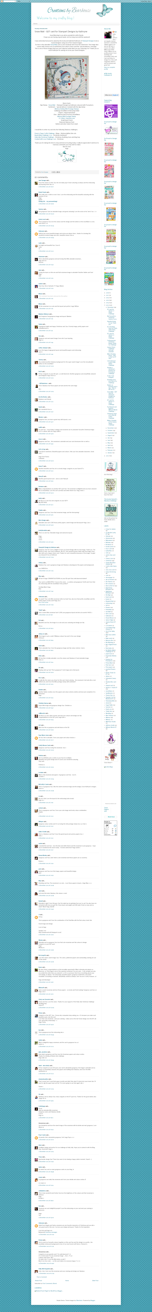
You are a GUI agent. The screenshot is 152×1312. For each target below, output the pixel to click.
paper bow (109, 654)
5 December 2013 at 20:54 (46, 779)
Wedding (108, 713)
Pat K (40, 371)
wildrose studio (110, 725)
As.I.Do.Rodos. (43, 397)
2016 (107, 297)
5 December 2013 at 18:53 (46, 650)
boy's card (109, 548)
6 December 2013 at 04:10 (46, 1024)
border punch (110, 546)
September (111, 433)
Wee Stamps (109, 715)
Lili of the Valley (110, 631)
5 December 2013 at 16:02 (46, 493)
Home (35, 24)
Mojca (40, 294)
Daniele (41, 689)
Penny (40, 1013)
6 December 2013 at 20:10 (46, 1139)
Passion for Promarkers (109, 660)
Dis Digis (108, 595)
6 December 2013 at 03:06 (46, 1007)
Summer (108, 707)
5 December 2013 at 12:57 (46, 412)
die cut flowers (110, 579)
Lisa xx (41, 439)
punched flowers (110, 669)
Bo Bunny (108, 544)
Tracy (40, 1157)
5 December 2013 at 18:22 (46, 628)
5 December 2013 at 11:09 (46, 288)
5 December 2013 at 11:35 (46, 318)
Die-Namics (109, 581)
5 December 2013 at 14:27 (46, 422)
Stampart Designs (88, 41)
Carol (40, 645)
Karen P (41, 466)
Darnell (41, 901)
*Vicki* (40, 610)
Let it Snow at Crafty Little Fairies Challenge (111, 363)
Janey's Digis (109, 620)
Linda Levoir (42, 219)
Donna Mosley (43, 855)
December (111, 307)
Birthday (108, 542)
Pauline (41, 510)
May (40, 881)
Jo (39, 796)
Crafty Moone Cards (44, 745)
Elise (40, 576)
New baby (109, 648)
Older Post (95, 1280)
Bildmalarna (109, 540)
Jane (40, 270)
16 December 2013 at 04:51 (46, 1263)
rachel (40, 843)
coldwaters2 (42, 1191)
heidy (40, 498)
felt (107, 605)
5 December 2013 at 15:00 (46, 461)
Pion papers (109, 667)
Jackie (40, 1040)
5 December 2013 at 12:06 (46, 391)
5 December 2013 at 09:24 (46, 226)
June (109, 440)
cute (107, 575)
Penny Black (109, 663)
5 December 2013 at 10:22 (46, 251)
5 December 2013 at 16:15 (46, 515)
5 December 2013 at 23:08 (46, 962)
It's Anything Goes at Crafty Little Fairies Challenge (112, 329)
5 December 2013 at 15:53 (46, 481)
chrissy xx (41, 634)
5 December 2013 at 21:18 (46, 802)
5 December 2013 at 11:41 (46, 330)
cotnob (41, 808)
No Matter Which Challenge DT (111, 651)
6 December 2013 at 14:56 (46, 1100)
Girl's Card (109, 613)
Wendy (41, 940)
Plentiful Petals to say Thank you (111, 323)
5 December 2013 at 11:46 (46, 354)
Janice (40, 1167)
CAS (107, 553)
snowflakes (109, 691)
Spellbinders (109, 693)
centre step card (110, 555)
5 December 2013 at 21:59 (46, 875)
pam (40, 869)
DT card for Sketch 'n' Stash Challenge (110, 312)
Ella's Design (42, 520)
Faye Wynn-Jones (44, 735)
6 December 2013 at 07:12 (46, 1046)
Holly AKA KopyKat (44, 1269)
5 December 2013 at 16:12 (46, 504)
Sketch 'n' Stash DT (111, 687)
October (110, 430)
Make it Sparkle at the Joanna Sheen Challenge (111, 423)
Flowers (108, 607)
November (111, 428)
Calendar (112, 803)
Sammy (41, 209)
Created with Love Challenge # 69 (45, 139)
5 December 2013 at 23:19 (46, 994)
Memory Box (109, 640)
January (110, 453)
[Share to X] (56, 172)
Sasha (40, 324)
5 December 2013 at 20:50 (46, 750)
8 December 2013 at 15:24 (46, 1185)
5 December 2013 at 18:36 (46, 640)
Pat (40, 620)
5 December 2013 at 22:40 (46, 909)
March (110, 448)
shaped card (109, 685)
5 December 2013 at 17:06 (46, 557)
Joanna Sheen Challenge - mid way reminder (111, 349)
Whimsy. (108, 719)
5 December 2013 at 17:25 (46, 571)
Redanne (41, 486)
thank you (109, 709)
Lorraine (41, 772)
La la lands (109, 625)
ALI (40, 725)
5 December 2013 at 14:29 (46, 433)
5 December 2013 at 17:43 (46, 591)
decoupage (109, 577)
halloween (109, 616)
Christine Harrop (43, 703)
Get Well (108, 611)
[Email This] (52, 172)
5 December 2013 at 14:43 (46, 444)
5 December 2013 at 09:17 (46, 187)
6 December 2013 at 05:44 (46, 1034)
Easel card (109, 597)
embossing (109, 603)
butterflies (109, 551)
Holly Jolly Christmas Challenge (44, 137)
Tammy (41, 359)
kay (40, 1030)
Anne (40, 1145)
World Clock (111, 817)
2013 (107, 305)
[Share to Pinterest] (59, 172)
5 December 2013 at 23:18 (46, 982)
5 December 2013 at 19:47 (46, 708)
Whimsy (108, 717)
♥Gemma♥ (42, 256)
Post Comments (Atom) (50, 1283)
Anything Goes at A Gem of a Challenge (112, 381)
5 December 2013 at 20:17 (46, 740)
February (110, 450)
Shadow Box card (111, 682)
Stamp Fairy (109, 695)
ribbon (108, 676)
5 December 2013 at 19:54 (46, 719)
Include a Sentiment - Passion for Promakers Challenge (111, 370)
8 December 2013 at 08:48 (46, 1172)
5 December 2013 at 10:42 (46, 264)
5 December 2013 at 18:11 (46, 615)
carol (40, 891)
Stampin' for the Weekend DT (110, 698)
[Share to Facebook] (57, 172)
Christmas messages (51, 1232)
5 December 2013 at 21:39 (46, 863)
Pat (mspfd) (42, 955)
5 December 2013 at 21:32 (46, 826)
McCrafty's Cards (44, 784)
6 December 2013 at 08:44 (46, 1060)
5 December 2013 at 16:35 (46, 542)
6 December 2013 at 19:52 (46, 1129)
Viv (39, 667)
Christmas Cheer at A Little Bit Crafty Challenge (112, 416)
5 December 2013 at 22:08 (46, 885)
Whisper (41, 821)
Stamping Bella (110, 701)
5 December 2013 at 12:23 (46, 401)
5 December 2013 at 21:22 (46, 816)
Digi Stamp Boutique (109, 588)
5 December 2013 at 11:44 (46, 342)
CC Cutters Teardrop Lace (67, 118)
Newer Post (38, 1280)
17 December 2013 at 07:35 (46, 1273)
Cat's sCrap (42, 449)
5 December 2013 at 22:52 (46, 934)
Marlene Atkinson (44, 314)
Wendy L (41, 417)
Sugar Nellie (109, 705)
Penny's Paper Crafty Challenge (45, 133)
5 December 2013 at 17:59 (46, 605)
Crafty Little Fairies (111, 566)
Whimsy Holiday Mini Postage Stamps (67, 109)
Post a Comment (42, 1277)
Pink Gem (108, 665)
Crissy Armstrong (111, 572)
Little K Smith (42, 831)
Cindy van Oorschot (44, 999)
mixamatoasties (43, 1079)
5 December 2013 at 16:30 (46, 525)
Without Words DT (111, 727)
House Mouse (110, 618)
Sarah (40, 407)
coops (40, 1177)
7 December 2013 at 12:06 (46, 1151)
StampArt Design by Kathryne (47, 547)
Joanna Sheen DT (111, 622)
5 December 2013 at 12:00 (46, 366)
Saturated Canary (111, 678)
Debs (40, 656)
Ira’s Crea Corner (43, 602)
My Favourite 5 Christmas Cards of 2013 (112, 318)
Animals (108, 536)
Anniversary (109, 538)
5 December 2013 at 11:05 (46, 278)
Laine (40, 243)
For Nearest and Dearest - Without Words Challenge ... (112, 409)
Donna (40, 1240)
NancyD (41, 476)
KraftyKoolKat (43, 530)
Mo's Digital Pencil (111, 644)
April (109, 445)
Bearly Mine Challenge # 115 (43, 135)
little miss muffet (111, 635)
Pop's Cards (42, 1135)
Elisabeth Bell (109, 601)
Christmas (109, 560)
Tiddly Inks (109, 711)
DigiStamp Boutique (109, 592)
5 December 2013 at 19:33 (46, 684)
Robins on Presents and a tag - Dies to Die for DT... (112, 387)
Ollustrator (79, 1300)
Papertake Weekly (111, 656)
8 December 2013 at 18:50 (46, 1200)
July (109, 438)
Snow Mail (53, 44)
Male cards (109, 638)
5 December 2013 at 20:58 (46, 790)
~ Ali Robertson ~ (43, 383)
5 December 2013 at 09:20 (46, 214)
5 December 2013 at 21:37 (46, 850)
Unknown (41, 231)
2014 (107, 302)
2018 (107, 293)
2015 (107, 300)
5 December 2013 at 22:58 (46, 950)
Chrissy (41, 562)
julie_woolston (43, 1052)
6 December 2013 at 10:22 (46, 1073)
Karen (40, 967)
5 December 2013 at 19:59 (46, 730)
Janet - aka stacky (44, 1065)
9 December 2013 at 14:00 (46, 1217)
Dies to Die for (110, 586)
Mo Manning (109, 642)
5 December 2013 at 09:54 (46, 237)
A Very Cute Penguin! (110, 376)
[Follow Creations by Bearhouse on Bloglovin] (111, 96)
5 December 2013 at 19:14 (46, 662)
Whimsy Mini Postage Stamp (66, 116)
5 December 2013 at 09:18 (46, 204)
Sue (40, 336)
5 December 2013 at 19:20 (46, 672)
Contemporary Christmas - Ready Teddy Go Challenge (111, 343)
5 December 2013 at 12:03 (46, 378)
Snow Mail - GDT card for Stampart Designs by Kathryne (112, 395)
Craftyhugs (42, 1106)
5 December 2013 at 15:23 (46, 471)
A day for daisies (111, 529)
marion (41, 283)
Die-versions (109, 583)
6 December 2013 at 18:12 (46, 1117)
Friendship (109, 609)
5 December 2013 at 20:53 (46, 767)
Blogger (93, 1300)
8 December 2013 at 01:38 (46, 1161)
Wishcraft (41, 987)
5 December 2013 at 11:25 (46, 298)
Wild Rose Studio (111, 721)
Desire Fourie (42, 192)
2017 (107, 295)
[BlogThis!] (54, 172)
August (110, 435)
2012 (107, 456)
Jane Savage (42, 180)
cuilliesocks (42, 713)
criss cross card (110, 570)
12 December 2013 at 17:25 (46, 1246)
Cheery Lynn (109, 558)
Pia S (40, 678)
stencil (107, 703)
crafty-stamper (43, 348)
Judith (40, 427)
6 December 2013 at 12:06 (46, 1089)
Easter (107, 599)
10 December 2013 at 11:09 (46, 1234)
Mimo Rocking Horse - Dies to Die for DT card (111, 356)
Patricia (41, 755)
